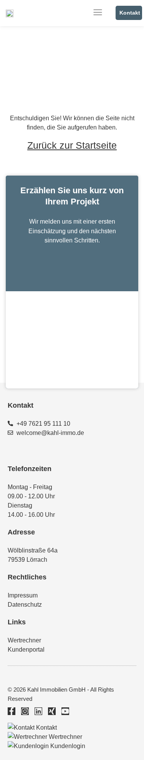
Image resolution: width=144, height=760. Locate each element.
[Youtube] (65, 711)
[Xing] (52, 711)
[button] (98, 13)
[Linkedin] (38, 711)
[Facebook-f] (11, 711)
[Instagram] (25, 711)
